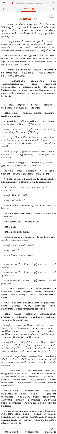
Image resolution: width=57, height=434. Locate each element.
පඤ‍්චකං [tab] (26, 9)
